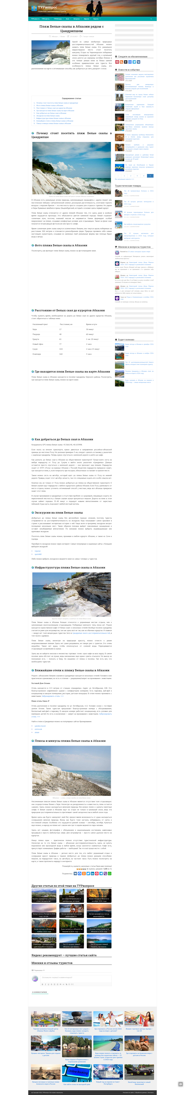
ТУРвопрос (47, 7)
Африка (86, 19)
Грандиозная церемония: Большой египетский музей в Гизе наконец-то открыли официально (139, 107)
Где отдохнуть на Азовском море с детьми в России (139, 1054)
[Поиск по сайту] (151, 19)
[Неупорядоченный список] (57, 984)
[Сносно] (81, 869)
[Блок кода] (63, 984)
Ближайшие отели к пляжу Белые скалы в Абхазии (53, 121)
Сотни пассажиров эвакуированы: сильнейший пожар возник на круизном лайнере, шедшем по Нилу (139, 117)
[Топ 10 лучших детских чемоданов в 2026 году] (118, 203)
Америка (77, 19)
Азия (67, 19)
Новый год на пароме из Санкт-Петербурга (108, 1083)
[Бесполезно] (77, 869)
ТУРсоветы (45, 19)
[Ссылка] (66, 984)
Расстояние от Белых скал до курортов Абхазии (53, 108)
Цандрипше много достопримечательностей (91, 633)
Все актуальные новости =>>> (124, 179)
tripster (38, 551)
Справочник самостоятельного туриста (52, 11)
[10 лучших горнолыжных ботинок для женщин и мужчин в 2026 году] (118, 214)
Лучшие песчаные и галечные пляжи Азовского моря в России (45, 1083)
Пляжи (62, 36)
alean (37, 732)
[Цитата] (60, 984)
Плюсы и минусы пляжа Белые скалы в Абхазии (52, 123)
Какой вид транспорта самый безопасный (139, 1083)
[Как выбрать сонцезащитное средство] (118, 225)
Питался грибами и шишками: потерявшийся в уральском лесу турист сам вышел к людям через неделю (139, 147)
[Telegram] (134, 62)
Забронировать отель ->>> (53, 696)
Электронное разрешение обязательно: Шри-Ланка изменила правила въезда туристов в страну (139, 127)
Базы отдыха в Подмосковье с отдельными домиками (76, 1061)
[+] (72, 984)
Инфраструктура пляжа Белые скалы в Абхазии (52, 118)
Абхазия (55, 36)
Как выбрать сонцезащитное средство (137, 224)
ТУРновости (35, 19)
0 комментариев (134, 195)
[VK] (75, 874)
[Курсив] (45, 984)
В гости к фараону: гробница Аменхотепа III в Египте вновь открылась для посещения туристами (139, 137)
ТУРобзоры (58, 19)
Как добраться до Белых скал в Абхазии (50, 113)
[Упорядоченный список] (54, 984)
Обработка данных (141, 1092)
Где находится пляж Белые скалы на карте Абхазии (54, 110)
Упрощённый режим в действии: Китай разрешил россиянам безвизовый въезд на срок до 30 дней (139, 157)
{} (69, 984)
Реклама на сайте (128, 1092)
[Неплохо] (83, 869)
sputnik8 (38, 554)
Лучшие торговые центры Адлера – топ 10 (139, 1030)
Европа (95, 19)
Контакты (151, 1092)
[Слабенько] (79, 869)
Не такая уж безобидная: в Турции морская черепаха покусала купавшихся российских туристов (139, 167)
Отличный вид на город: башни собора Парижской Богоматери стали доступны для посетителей (139, 97)
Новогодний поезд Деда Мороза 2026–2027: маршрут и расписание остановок (137, 263)
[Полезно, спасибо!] (85, 869)
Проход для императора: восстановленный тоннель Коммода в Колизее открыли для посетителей (139, 86)
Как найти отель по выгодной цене (77, 1084)
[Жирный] (42, 984)
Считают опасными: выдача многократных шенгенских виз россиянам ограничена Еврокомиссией (139, 76)
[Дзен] (126, 62)
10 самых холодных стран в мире (139, 252)
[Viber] (105, 874)
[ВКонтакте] (138, 62)
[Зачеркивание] (51, 984)
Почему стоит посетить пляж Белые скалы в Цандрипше (56, 103)
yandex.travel (40, 726)
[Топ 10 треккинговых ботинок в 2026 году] (118, 193)
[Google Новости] (130, 62)
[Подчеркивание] (48, 984)
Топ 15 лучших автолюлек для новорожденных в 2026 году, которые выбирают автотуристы (139, 235)
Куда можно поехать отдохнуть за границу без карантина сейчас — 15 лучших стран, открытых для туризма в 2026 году (108, 1056)
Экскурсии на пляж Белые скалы (47, 116)
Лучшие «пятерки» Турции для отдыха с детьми (45, 1054)
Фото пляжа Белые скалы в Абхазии (48, 105)
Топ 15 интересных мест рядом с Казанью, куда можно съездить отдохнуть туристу (76, 1031)
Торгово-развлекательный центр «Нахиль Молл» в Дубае (45, 1030)
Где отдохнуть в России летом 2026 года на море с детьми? (108, 1030)
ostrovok (38, 729)
